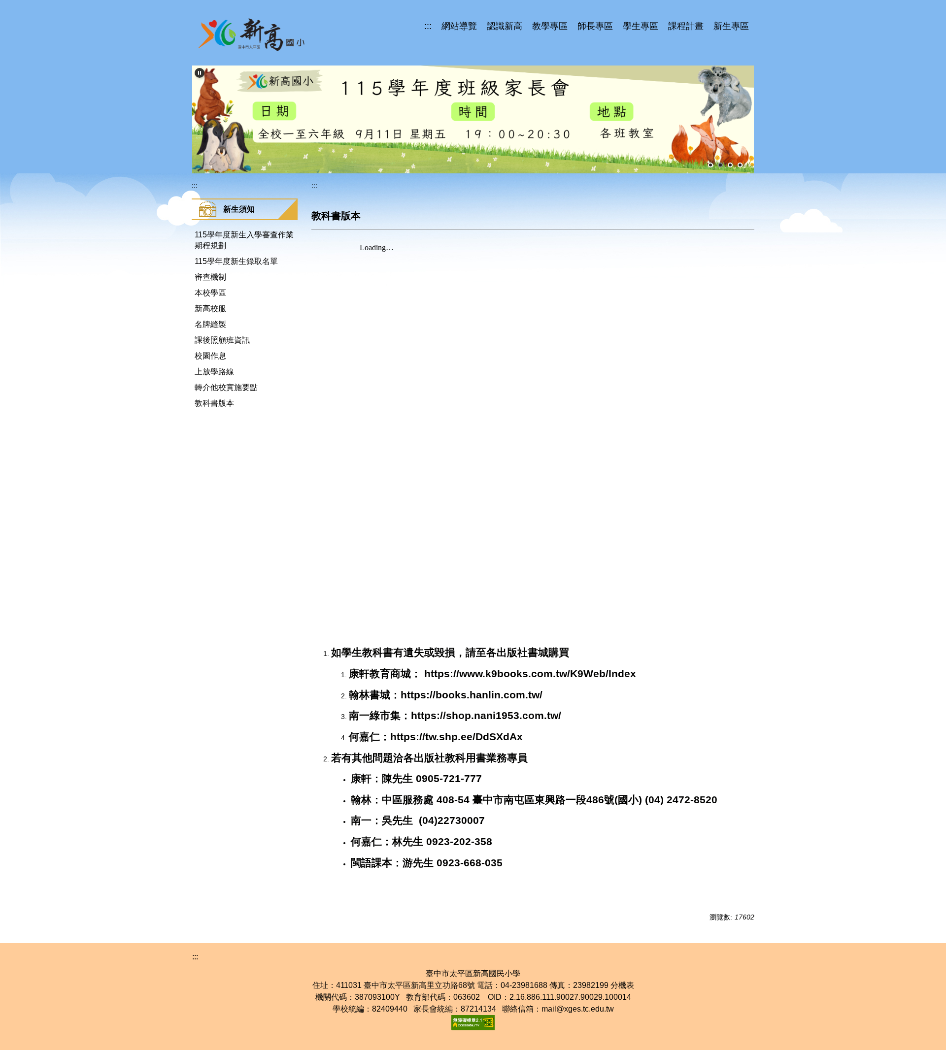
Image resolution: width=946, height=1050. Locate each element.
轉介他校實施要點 (226, 387)
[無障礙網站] (473, 1022)
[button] (199, 73)
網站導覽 (459, 26)
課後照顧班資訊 (222, 340)
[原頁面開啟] (473, 119)
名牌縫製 (210, 324)
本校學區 (210, 293)
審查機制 (210, 277)
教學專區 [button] (550, 26)
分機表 (622, 985)
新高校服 (210, 308)
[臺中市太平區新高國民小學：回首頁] (252, 34)
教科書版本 (214, 403)
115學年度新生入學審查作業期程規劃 (244, 240)
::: (428, 26)
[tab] (710, 165)
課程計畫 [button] (686, 26)
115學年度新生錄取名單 (236, 261)
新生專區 (731, 26)
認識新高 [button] (504, 26)
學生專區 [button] (640, 26)
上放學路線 (214, 371)
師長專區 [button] (595, 26)
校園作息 (210, 356)
